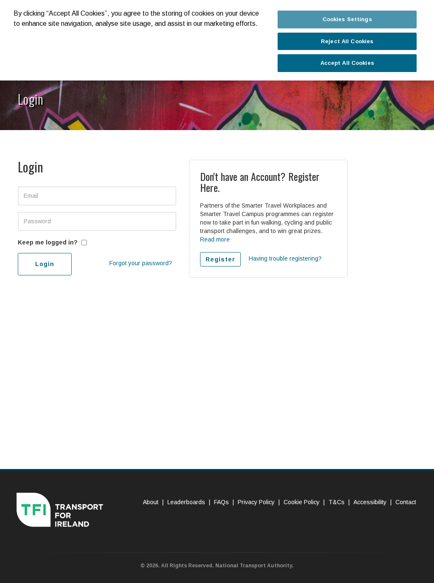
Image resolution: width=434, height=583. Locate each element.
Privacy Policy (256, 502)
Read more (215, 239)
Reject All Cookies (347, 41)
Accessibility (370, 502)
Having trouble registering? (285, 258)
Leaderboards (186, 502)
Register (220, 259)
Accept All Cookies (347, 63)
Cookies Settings (347, 19)
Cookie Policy (302, 502)
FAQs (221, 502)
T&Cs (336, 502)
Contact (405, 502)
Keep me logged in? (48, 242)
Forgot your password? (140, 263)
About (151, 502)
